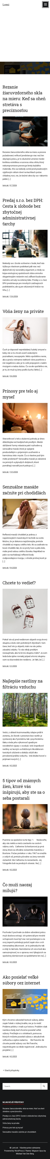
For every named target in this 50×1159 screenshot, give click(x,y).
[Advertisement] (25, 35)
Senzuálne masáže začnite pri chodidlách (19, 1132)
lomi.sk (6, 185)
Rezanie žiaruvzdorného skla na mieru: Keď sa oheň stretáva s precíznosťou (24, 98)
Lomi (6, 5)
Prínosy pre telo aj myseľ (13, 1128)
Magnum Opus (37, 1151)
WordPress (19, 1151)
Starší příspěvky (12, 1070)
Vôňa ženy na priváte (23, 311)
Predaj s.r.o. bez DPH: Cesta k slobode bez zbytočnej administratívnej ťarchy (24, 1117)
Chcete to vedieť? (19, 582)
